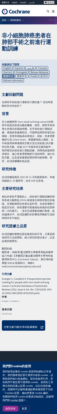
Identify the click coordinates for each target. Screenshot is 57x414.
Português (21, 72)
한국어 (44, 76)
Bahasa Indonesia (13, 80)
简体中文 (22, 76)
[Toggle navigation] (53, 11)
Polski (33, 76)
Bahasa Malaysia (39, 72)
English (14, 2)
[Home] (17, 12)
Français (42, 68)
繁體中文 (5, 2)
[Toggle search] (48, 11)
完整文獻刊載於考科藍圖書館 (20, 327)
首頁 (4, 20)
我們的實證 (15, 20)
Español (23, 2)
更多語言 (50, 2)
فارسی (31, 2)
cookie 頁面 (16, 400)
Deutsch (7, 72)
